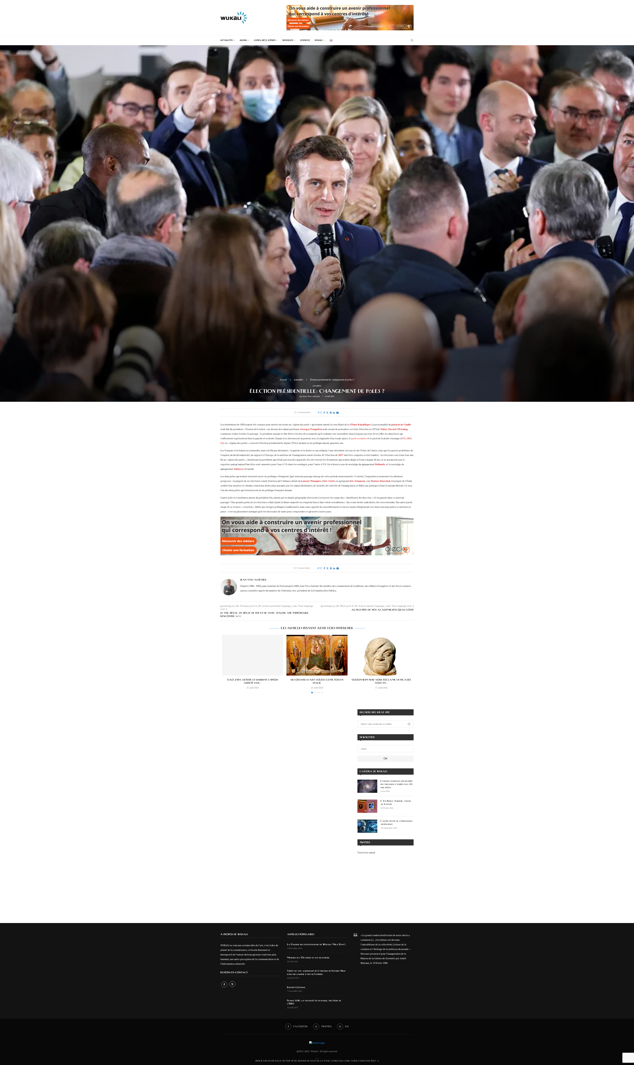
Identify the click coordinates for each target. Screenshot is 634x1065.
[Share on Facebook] (324, 412)
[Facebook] (224, 984)
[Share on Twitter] (327, 412)
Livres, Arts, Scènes (264, 40)
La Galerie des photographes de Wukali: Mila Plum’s (316, 944)
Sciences (305, 40)
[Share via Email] (337, 412)
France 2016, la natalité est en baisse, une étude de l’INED (314, 1002)
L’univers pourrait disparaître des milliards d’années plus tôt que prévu (397, 784)
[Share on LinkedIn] (334, 412)
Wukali (319, 40)
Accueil (283, 379)
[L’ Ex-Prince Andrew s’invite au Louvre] (367, 806)
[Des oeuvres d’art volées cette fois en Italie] (317, 655)
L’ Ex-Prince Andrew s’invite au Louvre (396, 803)
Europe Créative (296, 987)
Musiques (287, 40)
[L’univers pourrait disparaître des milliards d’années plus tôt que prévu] (367, 786)
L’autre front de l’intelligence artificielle (397, 822)
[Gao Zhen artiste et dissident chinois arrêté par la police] (252, 655)
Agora (243, 40)
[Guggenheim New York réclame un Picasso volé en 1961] (381, 655)
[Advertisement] (385, 886)
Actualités (226, 40)
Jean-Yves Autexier (311, 396)
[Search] (412, 40)
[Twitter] (232, 984)
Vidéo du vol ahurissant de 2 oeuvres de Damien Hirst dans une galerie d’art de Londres (316, 972)
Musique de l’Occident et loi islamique (308, 958)
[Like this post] (321, 412)
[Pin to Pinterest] (331, 412)
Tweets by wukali (366, 852)
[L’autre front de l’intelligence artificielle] (367, 826)
